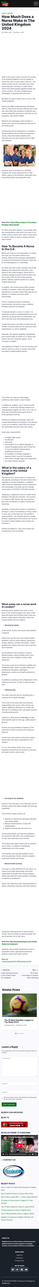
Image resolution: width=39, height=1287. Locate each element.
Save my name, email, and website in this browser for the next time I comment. (20, 1098)
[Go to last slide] (5, 1012)
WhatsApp (21, 961)
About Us (19, 1255)
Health (4, 13)
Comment (7, 1058)
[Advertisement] (19, 56)
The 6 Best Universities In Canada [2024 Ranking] (30, 974)
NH (5, 282)
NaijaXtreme (6, 1283)
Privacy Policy (19, 1260)
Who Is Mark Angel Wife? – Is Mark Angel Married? (19, 1197)
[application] (19, 1145)
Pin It (16, 961)
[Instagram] (22, 1270)
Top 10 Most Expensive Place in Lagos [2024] (17, 1207)
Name (5, 1084)
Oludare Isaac (8, 32)
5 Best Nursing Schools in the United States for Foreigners (9, 974)
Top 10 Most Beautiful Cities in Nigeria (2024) (17, 1214)
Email (5, 1092)
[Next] (33, 1012)
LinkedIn (28, 961)
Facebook (10, 961)
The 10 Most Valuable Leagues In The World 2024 (18, 1021)
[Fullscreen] (36, 1154)
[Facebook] (13, 1270)
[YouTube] (26, 1270)
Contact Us (19, 1258)
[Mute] (33, 1154)
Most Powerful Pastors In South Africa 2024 (17, 1194)
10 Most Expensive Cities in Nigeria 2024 (16, 1210)
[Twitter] (17, 1270)
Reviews (10, 13)
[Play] (3, 1154)
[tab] (15, 1033)
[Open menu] (36, 3)
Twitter (4, 961)
